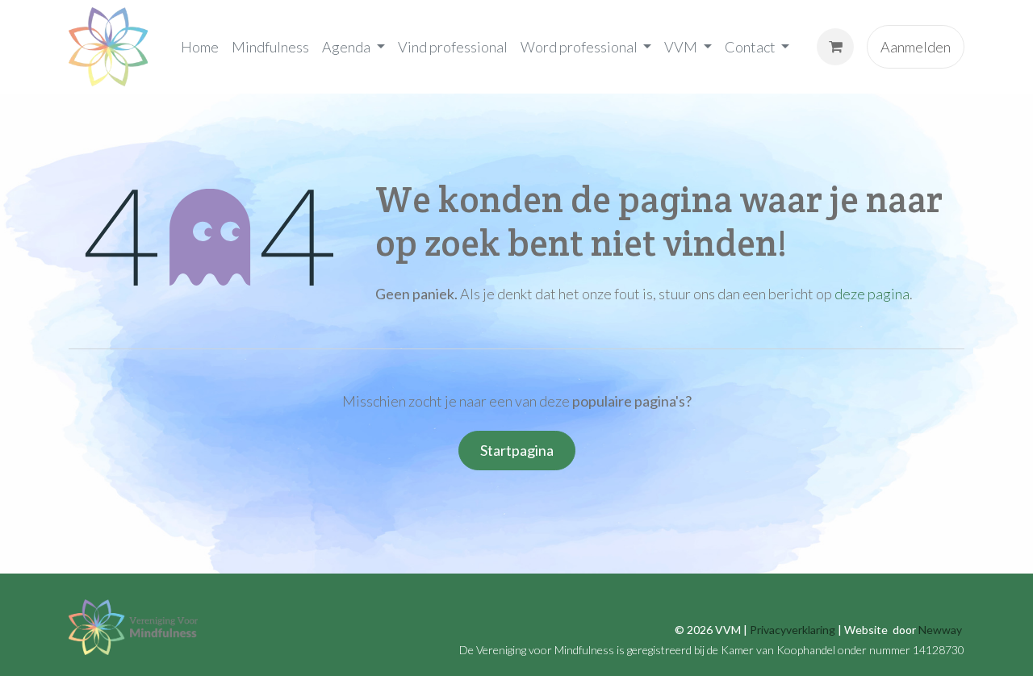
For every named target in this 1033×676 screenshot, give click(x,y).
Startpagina (517, 450)
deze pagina (872, 294)
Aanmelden (915, 47)
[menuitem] (199, 46)
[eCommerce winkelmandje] (835, 46)
